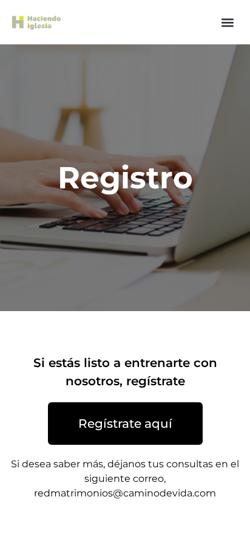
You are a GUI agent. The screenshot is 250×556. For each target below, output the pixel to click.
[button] (228, 22)
